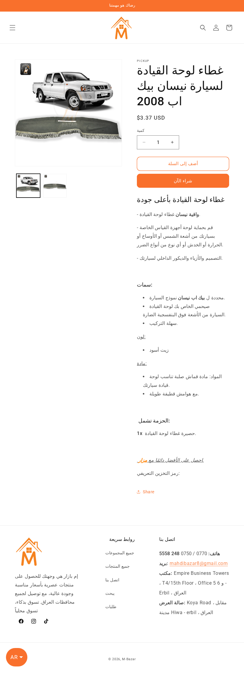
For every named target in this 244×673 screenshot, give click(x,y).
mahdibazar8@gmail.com (199, 563)
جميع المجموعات (119, 552)
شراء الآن (183, 181)
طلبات (110, 606)
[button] (12, 27)
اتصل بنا (112, 579)
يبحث (110, 593)
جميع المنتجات (117, 566)
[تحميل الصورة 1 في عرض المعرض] (28, 186)
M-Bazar (129, 659)
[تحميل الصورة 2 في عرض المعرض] (55, 186)
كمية (140, 130)
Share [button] (148, 491)
